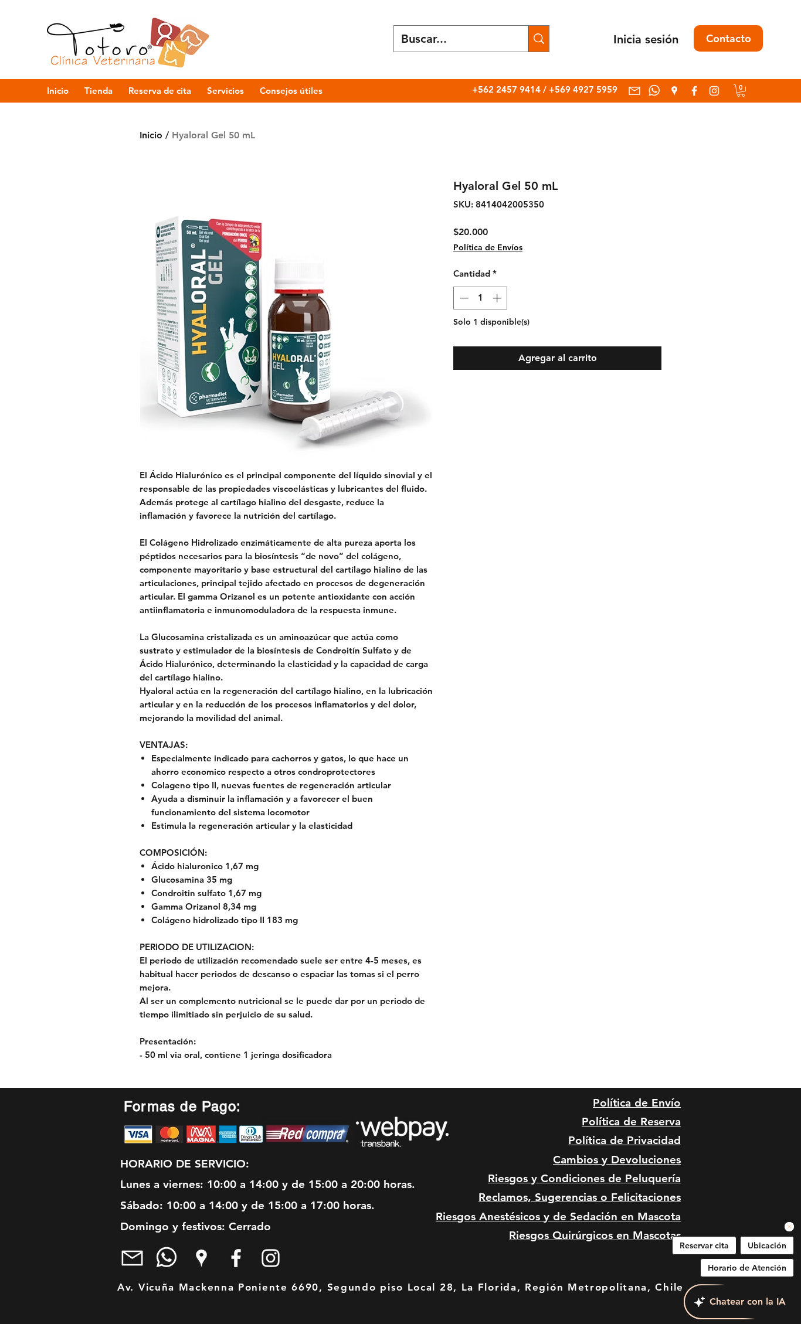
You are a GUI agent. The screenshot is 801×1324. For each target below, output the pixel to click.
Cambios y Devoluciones (617, 1159)
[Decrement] (463, 298)
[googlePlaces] (674, 90)
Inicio (151, 135)
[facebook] (694, 90)
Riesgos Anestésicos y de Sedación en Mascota (558, 1216)
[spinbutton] (480, 298)
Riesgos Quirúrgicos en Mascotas (595, 1235)
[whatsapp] (654, 90)
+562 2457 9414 (507, 89)
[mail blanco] (634, 90)
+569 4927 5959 (583, 89)
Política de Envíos (487, 247)
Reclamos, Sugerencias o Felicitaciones (579, 1197)
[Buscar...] (538, 39)
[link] (741, 90)
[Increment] (498, 298)
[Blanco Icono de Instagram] (714, 90)
